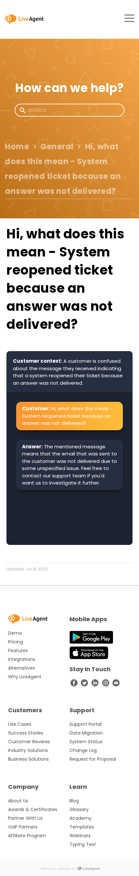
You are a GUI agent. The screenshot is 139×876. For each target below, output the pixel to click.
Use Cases (19, 724)
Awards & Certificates (32, 809)
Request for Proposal (93, 759)
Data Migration (86, 733)
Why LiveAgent (24, 676)
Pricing (15, 642)
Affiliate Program (27, 835)
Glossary (79, 809)
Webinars (80, 835)
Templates (82, 827)
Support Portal (86, 724)
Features (18, 650)
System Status (86, 741)
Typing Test (83, 844)
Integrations (21, 659)
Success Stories (25, 733)
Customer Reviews (29, 741)
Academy (80, 818)
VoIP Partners (22, 827)
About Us (18, 801)
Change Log (83, 750)
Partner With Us (25, 818)
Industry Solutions (28, 750)
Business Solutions (28, 759)
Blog (74, 801)
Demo (15, 633)
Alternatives (21, 668)
